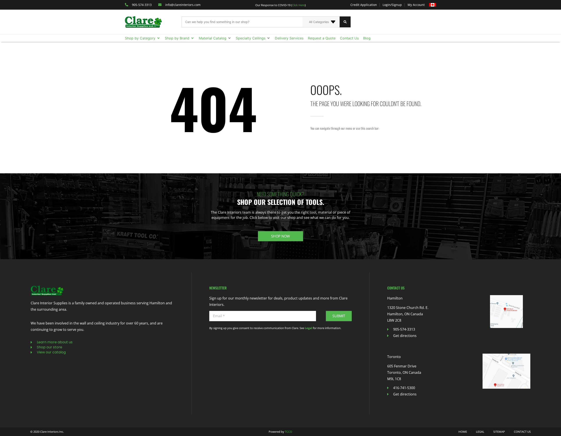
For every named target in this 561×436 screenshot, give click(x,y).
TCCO (288, 432)
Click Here (298, 5)
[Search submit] (345, 22)
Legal (308, 328)
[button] (143, 38)
